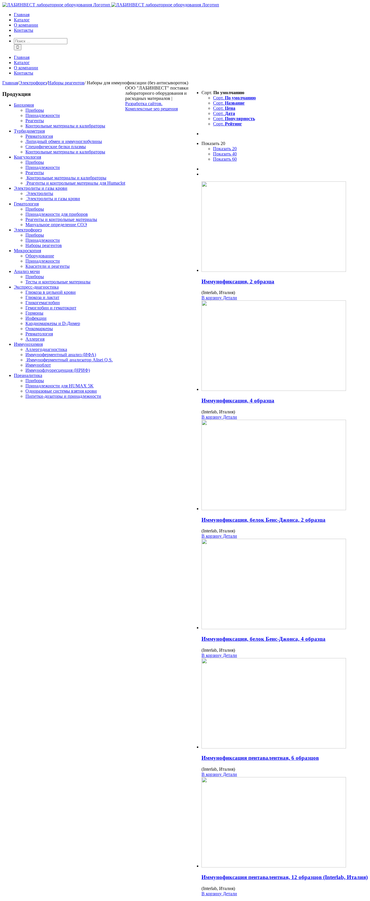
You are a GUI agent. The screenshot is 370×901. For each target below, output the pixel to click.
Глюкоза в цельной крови (50, 292)
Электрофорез (28, 229)
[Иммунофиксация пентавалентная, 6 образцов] (284, 704)
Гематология (26, 203)
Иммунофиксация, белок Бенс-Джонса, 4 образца (263, 639)
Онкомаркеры (39, 328)
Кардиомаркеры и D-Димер (52, 323)
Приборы (34, 110)
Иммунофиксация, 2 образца (237, 281)
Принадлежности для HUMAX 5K (59, 385)
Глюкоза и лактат (42, 297)
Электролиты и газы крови (40, 188)
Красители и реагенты (47, 266)
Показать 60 (225, 159)
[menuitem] (191, 14)
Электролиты (39, 193)
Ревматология (39, 136)
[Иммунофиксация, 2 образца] (284, 227)
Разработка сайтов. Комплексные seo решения (151, 106)
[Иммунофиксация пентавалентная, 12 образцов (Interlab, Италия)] (284, 823)
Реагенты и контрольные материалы (61, 219)
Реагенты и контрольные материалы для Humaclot (75, 183)
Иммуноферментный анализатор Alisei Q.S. (69, 359)
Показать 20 (225, 148)
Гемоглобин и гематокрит (50, 307)
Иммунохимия (28, 344)
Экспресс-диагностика (36, 287)
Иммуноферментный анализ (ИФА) (60, 354)
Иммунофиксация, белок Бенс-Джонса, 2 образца (263, 520)
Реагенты (34, 120)
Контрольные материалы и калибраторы (65, 125)
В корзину (211, 297)
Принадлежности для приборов (56, 214)
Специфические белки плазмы (55, 146)
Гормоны (34, 313)
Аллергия (35, 339)
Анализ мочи (27, 271)
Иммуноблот (38, 365)
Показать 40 (225, 153)
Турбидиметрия (29, 131)
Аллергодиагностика (46, 349)
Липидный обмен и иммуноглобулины (63, 141)
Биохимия (24, 105)
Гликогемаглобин (42, 302)
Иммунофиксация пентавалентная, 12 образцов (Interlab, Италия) (284, 877)
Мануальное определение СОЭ (56, 224)
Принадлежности (42, 115)
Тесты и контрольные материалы (57, 281)
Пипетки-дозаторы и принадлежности (63, 396)
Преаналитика (28, 375)
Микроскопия (27, 250)
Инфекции (36, 318)
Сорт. (234, 97)
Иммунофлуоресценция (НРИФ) (57, 370)
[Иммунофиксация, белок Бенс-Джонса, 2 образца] (284, 465)
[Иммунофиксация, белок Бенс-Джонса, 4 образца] (284, 584)
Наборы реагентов (43, 245)
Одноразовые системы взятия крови (61, 391)
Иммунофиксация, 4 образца (237, 400)
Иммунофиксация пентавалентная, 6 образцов (260, 758)
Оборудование (39, 255)
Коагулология (27, 157)
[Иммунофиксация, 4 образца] (284, 346)
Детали (229, 297)
